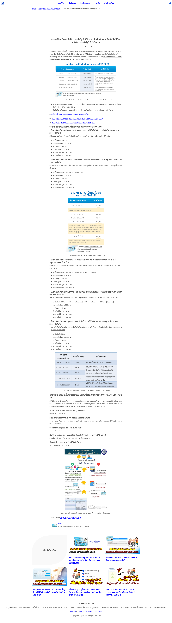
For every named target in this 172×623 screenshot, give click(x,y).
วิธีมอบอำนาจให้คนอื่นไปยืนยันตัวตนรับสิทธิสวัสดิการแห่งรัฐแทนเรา (73, 122)
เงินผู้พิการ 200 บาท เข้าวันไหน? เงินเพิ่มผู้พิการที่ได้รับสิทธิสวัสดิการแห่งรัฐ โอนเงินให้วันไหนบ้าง (49, 592)
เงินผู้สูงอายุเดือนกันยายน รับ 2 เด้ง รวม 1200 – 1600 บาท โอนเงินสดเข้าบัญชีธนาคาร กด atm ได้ (121, 592)
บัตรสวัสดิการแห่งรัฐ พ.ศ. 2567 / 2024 (50, 8)
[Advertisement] (86, 23)
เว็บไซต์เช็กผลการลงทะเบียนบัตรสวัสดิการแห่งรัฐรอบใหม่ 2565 (72, 114)
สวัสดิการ (61, 524)
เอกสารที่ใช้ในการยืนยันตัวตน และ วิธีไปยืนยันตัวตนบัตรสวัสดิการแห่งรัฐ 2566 (77, 118)
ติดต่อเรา (73, 612)
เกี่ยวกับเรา (80, 612)
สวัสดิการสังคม (109, 3)
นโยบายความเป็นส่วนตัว (94, 612)
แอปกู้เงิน (61, 3)
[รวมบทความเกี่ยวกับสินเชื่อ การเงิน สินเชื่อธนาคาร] (170, 3)
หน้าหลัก (34, 8)
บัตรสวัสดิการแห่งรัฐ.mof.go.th (70, 517)
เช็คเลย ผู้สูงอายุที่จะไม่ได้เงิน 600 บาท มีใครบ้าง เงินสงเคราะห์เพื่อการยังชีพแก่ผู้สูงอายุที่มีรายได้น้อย (85, 592)
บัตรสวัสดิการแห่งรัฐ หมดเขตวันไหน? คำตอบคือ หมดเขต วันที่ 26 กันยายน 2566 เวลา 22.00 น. (85, 560)
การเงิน (97, 3)
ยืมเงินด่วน (72, 3)
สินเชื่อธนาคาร (85, 3)
